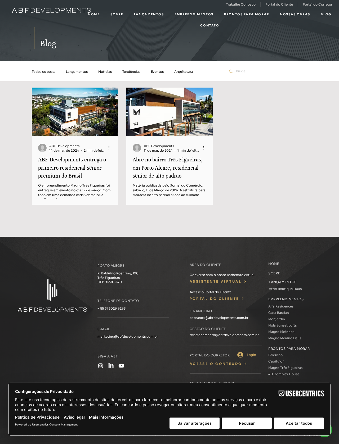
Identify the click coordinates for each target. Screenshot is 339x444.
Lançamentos (77, 72)
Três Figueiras (108, 278)
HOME (273, 264)
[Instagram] (100, 366)
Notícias (105, 72)
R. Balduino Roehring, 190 (118, 273)
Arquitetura (183, 72)
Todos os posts (43, 72)
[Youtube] (121, 366)
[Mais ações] (111, 148)
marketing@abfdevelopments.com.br (127, 336)
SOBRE (274, 273)
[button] (117, 14)
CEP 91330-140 (109, 282)
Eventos (157, 72)
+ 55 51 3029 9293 (111, 308)
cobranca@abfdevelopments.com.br (219, 318)
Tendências (131, 72)
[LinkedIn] (111, 366)
